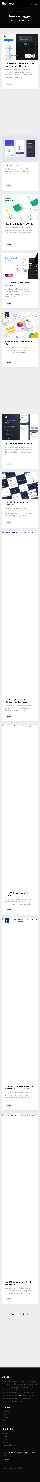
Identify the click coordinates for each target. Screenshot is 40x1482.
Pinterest (5, 1417)
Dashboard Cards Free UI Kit (19, 224)
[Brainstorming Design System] (20, 415)
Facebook (6, 1412)
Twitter (5, 1414)
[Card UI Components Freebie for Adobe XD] (20, 1115)
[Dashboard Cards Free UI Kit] (20, 195)
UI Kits (9, 84)
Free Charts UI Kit (13, 165)
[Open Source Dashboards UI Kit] (20, 313)
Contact (5, 1439)
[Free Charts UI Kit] (20, 137)
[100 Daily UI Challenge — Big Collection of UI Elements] (20, 919)
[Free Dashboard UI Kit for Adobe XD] (20, 254)
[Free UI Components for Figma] (20, 726)
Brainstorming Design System (19, 443)
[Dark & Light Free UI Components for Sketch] (20, 532)
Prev (13, 1314)
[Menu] (36, 4)
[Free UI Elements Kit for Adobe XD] (20, 474)
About (4, 1436)
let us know (19, 1396)
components (19, 12)
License (5, 1442)
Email (4, 1420)
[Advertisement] (20, 112)
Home (12, 12)
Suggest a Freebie (9, 1445)
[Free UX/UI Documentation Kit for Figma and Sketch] (20, 35)
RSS (4, 1423)
